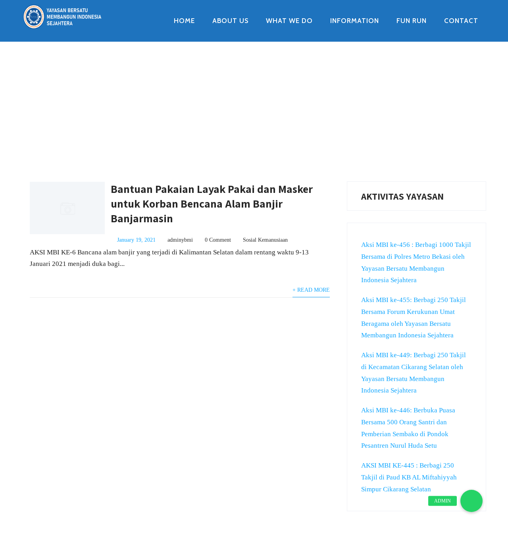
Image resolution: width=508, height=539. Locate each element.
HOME (184, 21)
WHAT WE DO (289, 21)
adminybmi (180, 240)
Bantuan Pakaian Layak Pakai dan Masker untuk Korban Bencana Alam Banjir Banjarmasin (212, 203)
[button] (471, 501)
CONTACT (461, 21)
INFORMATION (354, 21)
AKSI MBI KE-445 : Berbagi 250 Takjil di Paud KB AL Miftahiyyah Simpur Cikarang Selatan (409, 477)
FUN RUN (411, 21)
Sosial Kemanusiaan (265, 240)
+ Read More (311, 290)
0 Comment (218, 240)
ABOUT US (230, 21)
